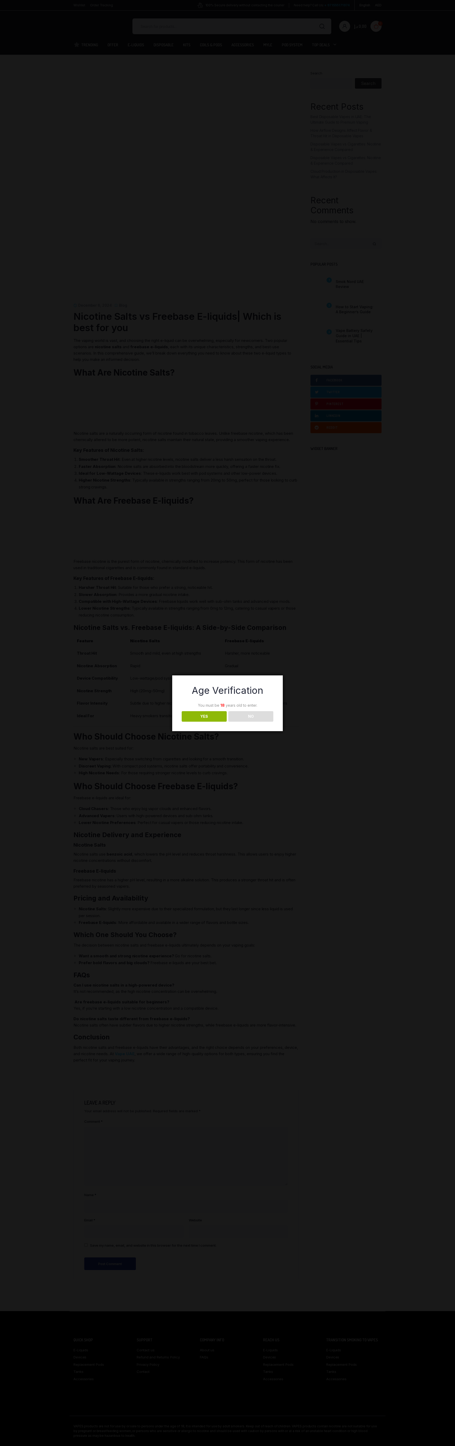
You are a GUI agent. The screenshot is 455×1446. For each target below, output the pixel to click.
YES (204, 716)
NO (251, 716)
